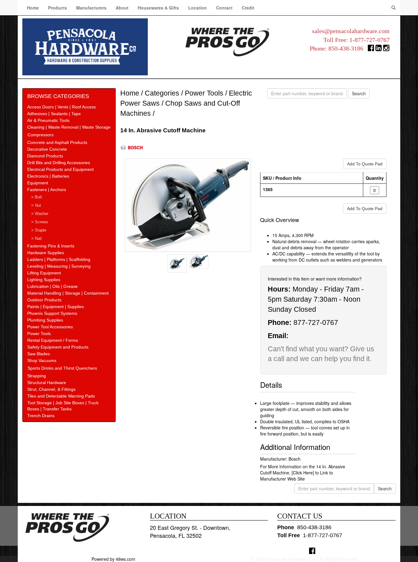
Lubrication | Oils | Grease (52, 286)
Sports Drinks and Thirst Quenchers (62, 368)
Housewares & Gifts (158, 8)
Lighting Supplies (43, 279)
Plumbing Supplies (45, 320)
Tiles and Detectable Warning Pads (61, 396)
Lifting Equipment (44, 272)
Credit (248, 8)
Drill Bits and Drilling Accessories (58, 162)
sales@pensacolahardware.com (351, 31)
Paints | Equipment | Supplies (55, 306)
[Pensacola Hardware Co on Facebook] (312, 550)
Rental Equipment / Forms (52, 340)
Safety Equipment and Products (57, 347)
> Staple (38, 230)
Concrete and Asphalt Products (57, 142)
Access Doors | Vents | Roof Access (61, 106)
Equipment (37, 182)
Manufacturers (91, 8)
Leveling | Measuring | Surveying (59, 266)
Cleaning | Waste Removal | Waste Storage (68, 127)
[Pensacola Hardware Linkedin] (378, 49)
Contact (224, 8)
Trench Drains (40, 415)
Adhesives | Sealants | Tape (54, 113)
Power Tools (39, 333)
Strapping (36, 375)
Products (57, 8)
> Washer (39, 214)
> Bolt (36, 197)
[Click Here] (303, 473)
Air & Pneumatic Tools (48, 120)
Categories (162, 93)
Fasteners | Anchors (46, 189)
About (122, 8)
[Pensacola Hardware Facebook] (371, 49)
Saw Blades (38, 353)
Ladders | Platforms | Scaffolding (58, 259)
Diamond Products (45, 155)
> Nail (36, 238)
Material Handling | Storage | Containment (68, 293)
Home (33, 8)
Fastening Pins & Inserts (50, 245)
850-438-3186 (345, 48)
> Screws (39, 222)
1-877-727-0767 (369, 39)
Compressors (41, 134)
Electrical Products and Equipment (60, 169)
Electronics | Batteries (48, 176)
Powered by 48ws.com (113, 559)
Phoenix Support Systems (52, 313)
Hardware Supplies (45, 252)
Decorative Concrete (47, 149)
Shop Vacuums (41, 360)
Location (197, 8)
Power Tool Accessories (50, 326)
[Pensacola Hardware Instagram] (386, 49)
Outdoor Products (44, 299)
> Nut (36, 205)
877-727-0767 (315, 322)
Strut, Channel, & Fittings (51, 389)
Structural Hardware (46, 382)
